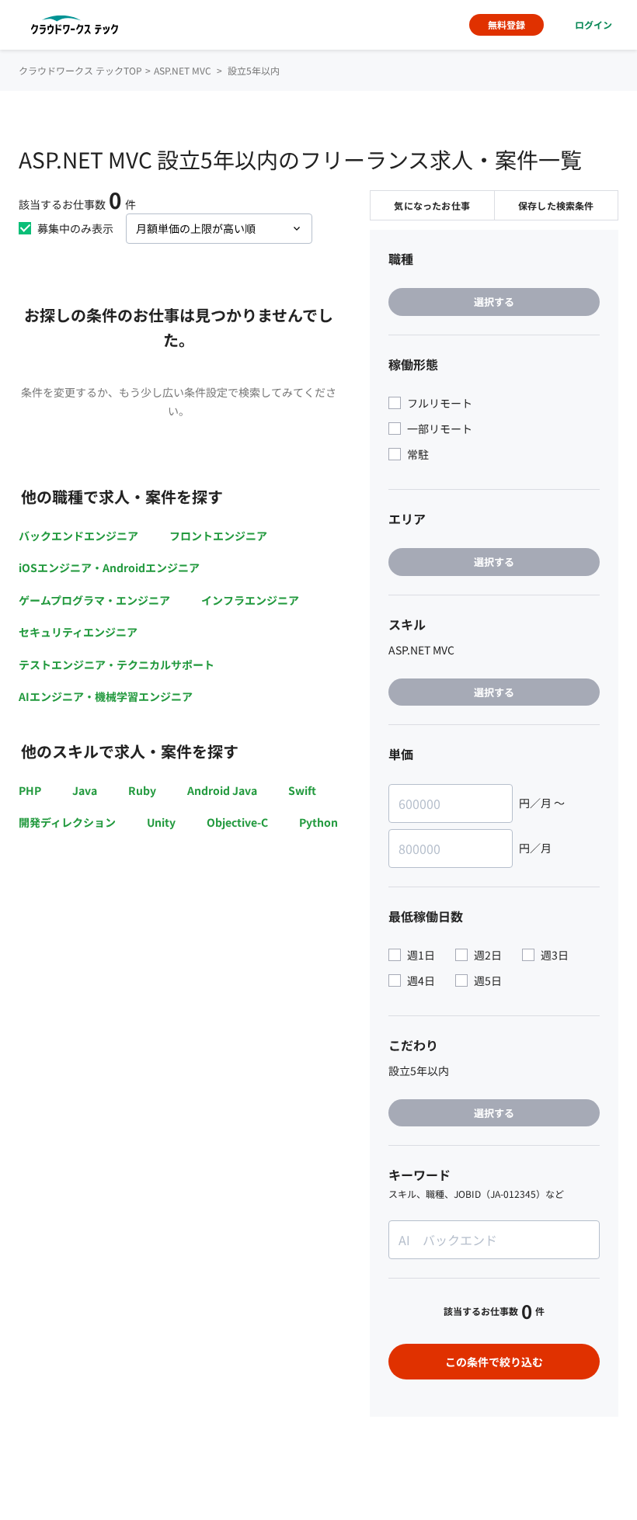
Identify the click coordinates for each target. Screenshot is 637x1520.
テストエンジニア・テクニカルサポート (116, 664)
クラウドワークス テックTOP (80, 70)
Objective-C (237, 822)
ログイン (593, 24)
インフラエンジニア (250, 600)
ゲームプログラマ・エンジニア (94, 600)
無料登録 (506, 24)
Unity (161, 822)
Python (318, 822)
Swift (302, 790)
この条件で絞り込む (494, 1361)
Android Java (222, 790)
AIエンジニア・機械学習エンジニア (106, 696)
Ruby (142, 790)
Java (84, 790)
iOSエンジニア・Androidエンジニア (109, 567)
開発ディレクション (67, 822)
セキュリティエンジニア (78, 632)
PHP (30, 790)
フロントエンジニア (218, 535)
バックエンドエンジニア (78, 535)
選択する (494, 301)
